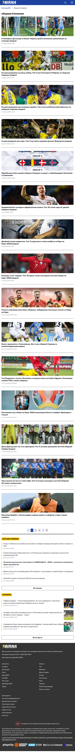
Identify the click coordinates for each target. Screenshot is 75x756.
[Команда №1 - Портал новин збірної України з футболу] (8, 2)
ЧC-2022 (5, 678)
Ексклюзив (5, 669)
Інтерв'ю (5, 667)
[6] (46, 530)
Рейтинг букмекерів (46, 686)
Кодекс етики (6, 710)
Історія (41, 675)
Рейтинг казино (44, 689)
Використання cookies (9, 701)
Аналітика (5, 664)
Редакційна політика (9, 707)
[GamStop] (35, 745)
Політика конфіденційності (11, 698)
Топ (40, 667)
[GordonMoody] (21, 745)
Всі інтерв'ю (37, 638)
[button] (65, 3)
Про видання (6, 695)
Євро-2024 (5, 675)
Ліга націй (5, 681)
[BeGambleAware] (52, 745)
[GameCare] (67, 745)
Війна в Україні (44, 672)
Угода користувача (8, 704)
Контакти (5, 715)
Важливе (42, 669)
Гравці (4, 686)
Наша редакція (7, 712)
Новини (41, 664)
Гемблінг (42, 684)
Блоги (4, 672)
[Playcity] (8, 745)
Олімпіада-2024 (7, 684)
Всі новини (37, 588)
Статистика (43, 678)
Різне (41, 681)
